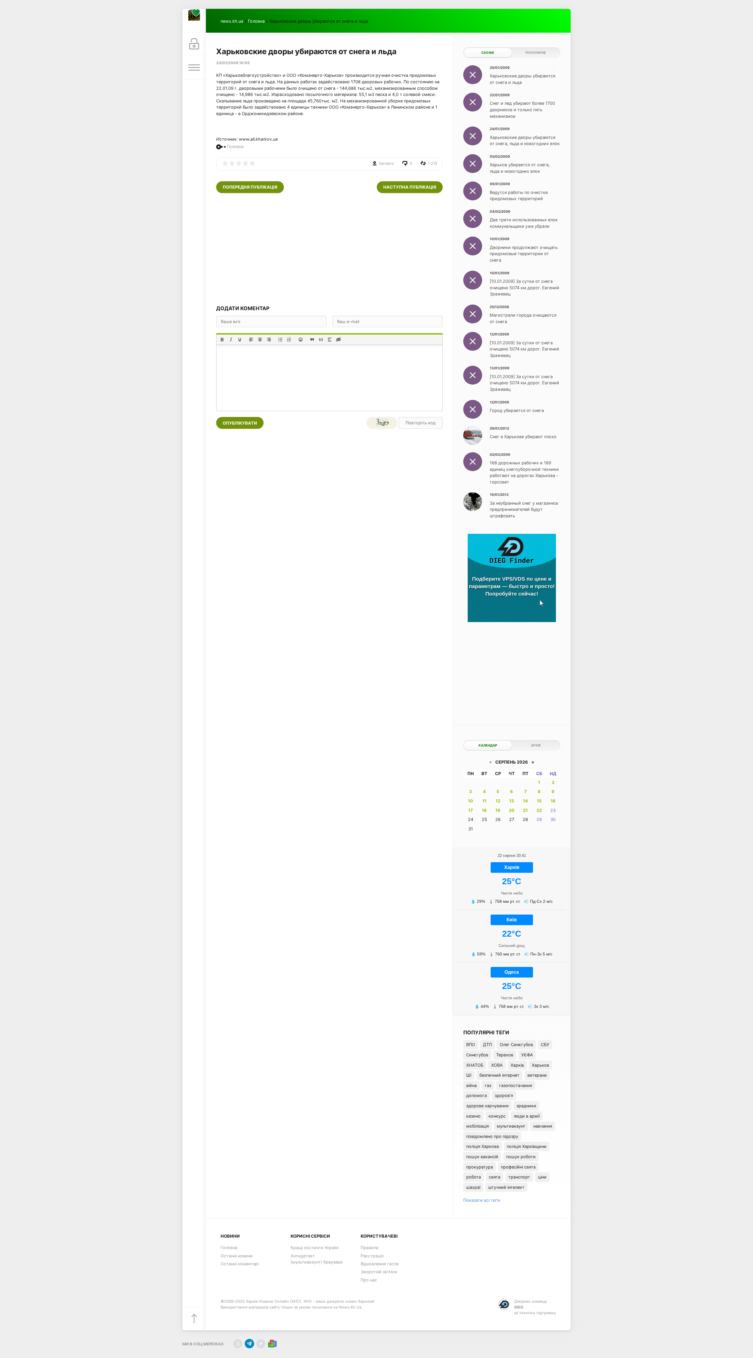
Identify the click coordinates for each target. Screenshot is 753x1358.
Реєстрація (372, 1255)
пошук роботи (521, 1156)
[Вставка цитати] (312, 339)
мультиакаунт (511, 1125)
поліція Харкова (482, 1146)
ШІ (469, 1075)
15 (539, 800)
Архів (536, 745)
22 (539, 810)
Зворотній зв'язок (379, 1271)
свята (494, 1176)
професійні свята (518, 1166)
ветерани (537, 1075)
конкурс (497, 1115)
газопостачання (515, 1085)
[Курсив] (230, 339)
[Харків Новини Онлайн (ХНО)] (194, 20)
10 (470, 800)
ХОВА (497, 1065)
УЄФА (527, 1054)
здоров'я (504, 1095)
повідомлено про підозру (492, 1136)
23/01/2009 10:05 (233, 63)
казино (473, 1115)
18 (484, 810)
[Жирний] (222, 339)
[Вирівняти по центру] (260, 339)
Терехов (504, 1054)
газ (488, 1085)
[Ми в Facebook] (260, 1343)
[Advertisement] (329, 249)
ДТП (487, 1044)
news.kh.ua (232, 21)
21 (525, 810)
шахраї (473, 1187)
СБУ (545, 1044)
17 (470, 810)
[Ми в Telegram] (249, 1343)
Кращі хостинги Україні (314, 1247)
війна (471, 1085)
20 (511, 810)
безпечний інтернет (499, 1075)
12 (498, 800)
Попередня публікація (250, 187)
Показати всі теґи (481, 1200)
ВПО (470, 1044)
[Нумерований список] (289, 339)
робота (473, 1176)
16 (553, 800)
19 (497, 810)
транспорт (519, 1176)
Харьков (540, 1065)
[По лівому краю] (251, 339)
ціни (542, 1176)
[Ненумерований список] (280, 339)
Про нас (369, 1279)
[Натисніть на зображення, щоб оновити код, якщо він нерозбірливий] (381, 423)
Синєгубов (477, 1054)
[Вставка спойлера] (329, 339)
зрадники (526, 1105)
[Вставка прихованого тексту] (338, 339)
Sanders (386, 163)
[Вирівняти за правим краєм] (268, 339)
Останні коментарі (240, 1263)
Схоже (487, 53)
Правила (369, 1247)
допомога (476, 1095)
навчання (542, 1125)
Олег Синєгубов (516, 1044)
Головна (256, 21)
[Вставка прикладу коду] (320, 339)
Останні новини (237, 1255)
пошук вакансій (482, 1156)
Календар (488, 745)
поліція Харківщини (527, 1146)
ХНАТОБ (474, 1065)
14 (525, 800)
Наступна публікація (409, 187)
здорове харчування (487, 1105)
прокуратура (479, 1166)
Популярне (535, 53)
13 (511, 800)
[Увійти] (194, 44)
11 (484, 800)
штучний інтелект (506, 1187)
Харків (517, 1065)
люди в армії (527, 1115)
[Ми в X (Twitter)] (237, 1343)
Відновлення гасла (380, 1263)
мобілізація (477, 1125)
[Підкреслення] (239, 339)
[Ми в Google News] (272, 1343)
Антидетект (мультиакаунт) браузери (317, 1259)
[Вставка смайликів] (300, 339)
